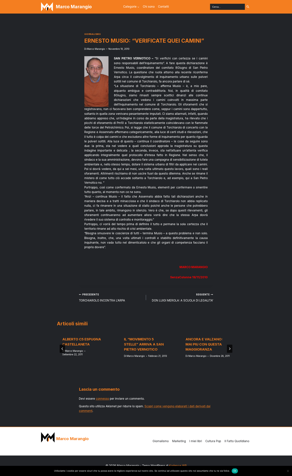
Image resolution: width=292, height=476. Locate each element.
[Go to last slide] (62, 349)
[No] (287, 471)
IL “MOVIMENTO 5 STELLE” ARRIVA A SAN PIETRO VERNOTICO (144, 344)
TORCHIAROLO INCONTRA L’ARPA (102, 297)
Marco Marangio (96, 49)
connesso (102, 398)
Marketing (179, 441)
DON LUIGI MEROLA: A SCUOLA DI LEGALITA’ (182, 297)
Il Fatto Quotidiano (237, 441)
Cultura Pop (213, 441)
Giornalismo (92, 34)
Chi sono (149, 6)
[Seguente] (229, 349)
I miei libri (195, 441)
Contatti (163, 6)
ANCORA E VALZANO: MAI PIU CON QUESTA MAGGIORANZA (204, 344)
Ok (234, 470)
